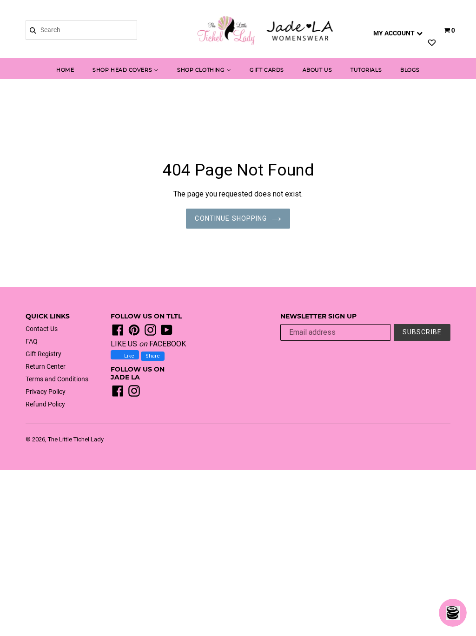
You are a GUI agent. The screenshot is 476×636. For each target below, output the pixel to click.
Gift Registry (43, 354)
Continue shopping (231, 218)
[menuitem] (65, 70)
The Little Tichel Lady (76, 439)
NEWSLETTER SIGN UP (318, 316)
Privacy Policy (46, 391)
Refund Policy (45, 404)
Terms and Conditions (57, 379)
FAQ (32, 341)
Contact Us (42, 328)
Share (152, 356)
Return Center (46, 366)
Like (128, 356)
